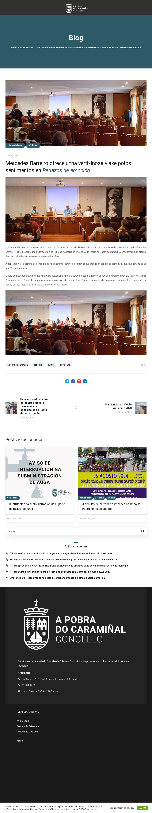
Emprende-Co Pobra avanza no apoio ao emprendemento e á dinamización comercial (57, 577)
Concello (38, 365)
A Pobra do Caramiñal (17, 365)
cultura (51, 365)
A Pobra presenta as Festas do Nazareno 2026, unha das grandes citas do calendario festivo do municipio (69, 565)
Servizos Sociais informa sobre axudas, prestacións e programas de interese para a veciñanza (63, 559)
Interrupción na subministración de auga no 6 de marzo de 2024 (38, 506)
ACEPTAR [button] (142, 808)
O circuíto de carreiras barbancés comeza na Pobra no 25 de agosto (111, 506)
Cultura (33, 145)
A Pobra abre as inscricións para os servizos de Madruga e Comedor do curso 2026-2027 (60, 571)
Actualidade (26, 47)
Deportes (99, 498)
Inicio (14, 47)
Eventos (111, 498)
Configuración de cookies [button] (122, 808)
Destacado (65, 365)
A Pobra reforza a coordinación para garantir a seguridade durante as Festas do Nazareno (61, 553)
